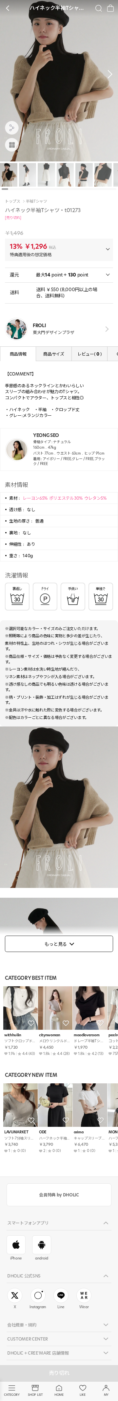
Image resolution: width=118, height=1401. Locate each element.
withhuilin (12, 1035)
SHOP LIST (35, 1395)
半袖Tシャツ (36, 201)
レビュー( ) (89, 354)
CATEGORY (11, 1395)
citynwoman (49, 1035)
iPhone (16, 1258)
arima (78, 1132)
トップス (12, 201)
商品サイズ (53, 354)
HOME (59, 1395)
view (105, 329)
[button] (108, 74)
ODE (43, 1132)
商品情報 (18, 354)
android (41, 1258)
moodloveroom (86, 1035)
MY (106, 1395)
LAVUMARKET (16, 1132)
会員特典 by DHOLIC (59, 1195)
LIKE (83, 1395)
